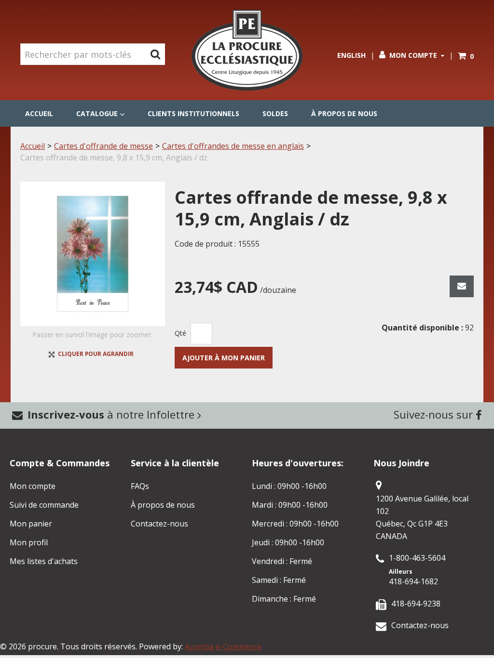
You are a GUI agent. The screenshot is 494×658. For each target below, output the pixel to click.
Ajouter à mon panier (223, 357)
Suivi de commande (44, 505)
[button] (466, 56)
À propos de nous (344, 113)
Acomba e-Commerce (223, 646)
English (351, 55)
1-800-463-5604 (417, 558)
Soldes (275, 113)
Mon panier (31, 523)
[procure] (247, 50)
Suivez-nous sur (435, 414)
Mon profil (29, 542)
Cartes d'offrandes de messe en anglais (233, 146)
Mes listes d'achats (44, 561)
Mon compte (413, 55)
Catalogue (97, 113)
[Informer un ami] (462, 286)
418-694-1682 (413, 581)
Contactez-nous (159, 523)
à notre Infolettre (112, 414)
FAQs (140, 486)
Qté (180, 333)
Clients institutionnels (193, 113)
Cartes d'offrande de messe (103, 146)
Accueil (39, 113)
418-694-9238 (415, 603)
